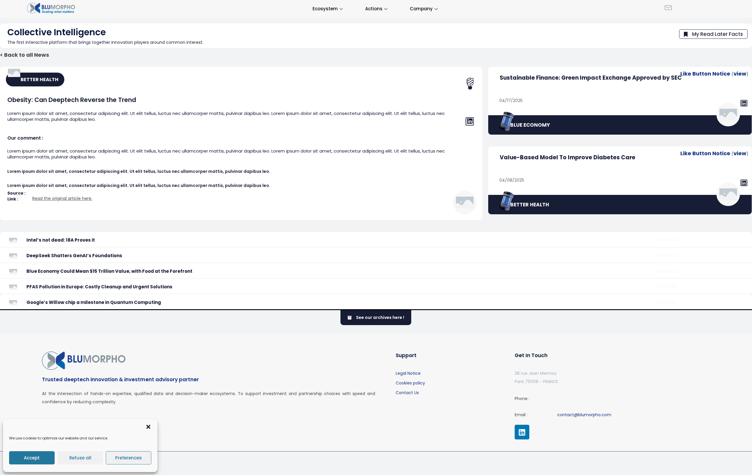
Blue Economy (530, 124)
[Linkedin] (522, 432)
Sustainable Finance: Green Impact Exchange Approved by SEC (591, 78)
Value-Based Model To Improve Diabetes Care (567, 157)
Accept (32, 458)
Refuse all (80, 458)
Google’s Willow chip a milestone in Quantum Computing (93, 302)
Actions (373, 9)
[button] (148, 427)
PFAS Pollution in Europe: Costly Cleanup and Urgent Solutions (99, 287)
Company (421, 9)
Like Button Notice (705, 73)
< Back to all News (24, 54)
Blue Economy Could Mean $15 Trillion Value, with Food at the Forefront (109, 271)
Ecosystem (325, 9)
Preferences (128, 458)
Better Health (529, 204)
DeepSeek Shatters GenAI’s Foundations (74, 255)
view (739, 73)
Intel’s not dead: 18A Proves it (60, 240)
